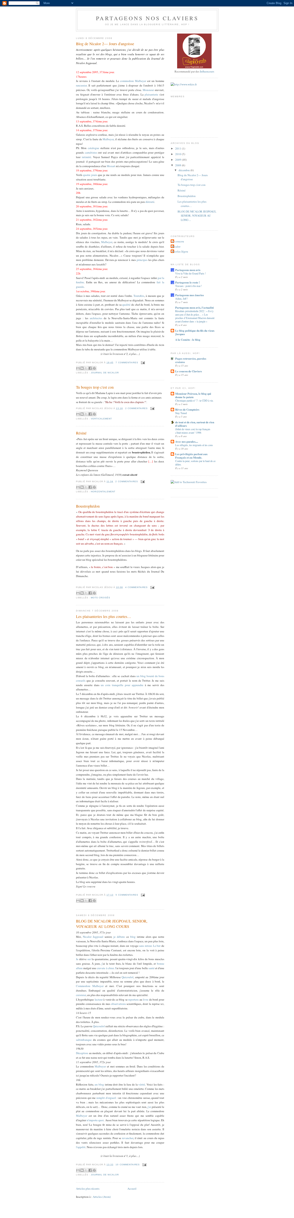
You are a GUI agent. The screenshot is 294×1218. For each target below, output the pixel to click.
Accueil (131, 1188)
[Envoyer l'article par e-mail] (142, 362)
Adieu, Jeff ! (181, 298)
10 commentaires (127, 1164)
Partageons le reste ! (187, 282)
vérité (141, 1084)
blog (133, 937)
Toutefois (138, 296)
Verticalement (101, 418)
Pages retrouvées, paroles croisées (190, 360)
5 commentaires (127, 895)
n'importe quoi (95, 1120)
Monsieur (148, 90)
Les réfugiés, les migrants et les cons (194, 445)
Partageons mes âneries (189, 295)
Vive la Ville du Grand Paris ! (190, 273)
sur (89, 959)
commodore (127, 81)
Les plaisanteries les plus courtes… (103, 616)
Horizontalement (103, 491)
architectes (96, 318)
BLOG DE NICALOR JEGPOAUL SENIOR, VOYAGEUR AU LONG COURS (111, 923)
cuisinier (81, 995)
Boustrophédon (88, 506)
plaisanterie (151, 94)
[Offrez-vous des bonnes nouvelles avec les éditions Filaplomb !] (194, 67)
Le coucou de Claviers (188, 371)
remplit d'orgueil (106, 1098)
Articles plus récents (87, 1188)
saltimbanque (84, 1040)
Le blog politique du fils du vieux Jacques (195, 332)
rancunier (81, 85)
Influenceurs (207, 71)
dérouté (149, 202)
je (114, 937)
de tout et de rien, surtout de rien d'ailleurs (194, 424)
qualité (126, 304)
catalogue (93, 148)
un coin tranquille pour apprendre (121, 685)
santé (152, 968)
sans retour (145, 946)
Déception (82, 1053)
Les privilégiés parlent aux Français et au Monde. (191, 455)
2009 (178, 160)
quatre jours (90, 175)
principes (142, 260)
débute (121, 937)
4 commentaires (136, 587)
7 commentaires (127, 362)
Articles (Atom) (102, 1197)
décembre (184, 170)
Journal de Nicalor (105, 372)
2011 (178, 148)
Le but (157, 946)
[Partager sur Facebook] (90, 368)
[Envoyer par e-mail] (78, 368)
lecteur (99, 999)
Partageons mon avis (187, 270)
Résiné (81, 433)
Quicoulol (127, 977)
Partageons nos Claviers (147, 18)
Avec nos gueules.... (186, 441)
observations (118, 1004)
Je (77, 959)
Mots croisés (100, 597)
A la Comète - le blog (187, 339)
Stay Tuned (181, 413)
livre (145, 999)
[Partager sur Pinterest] (94, 368)
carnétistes (91, 152)
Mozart (111, 166)
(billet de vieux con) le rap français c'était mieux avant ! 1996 (192, 430)
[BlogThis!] (82, 368)
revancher (127, 1138)
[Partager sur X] (86, 368)
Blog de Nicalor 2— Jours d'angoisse (105, 43)
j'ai (150, 1107)
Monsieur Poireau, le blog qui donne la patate (193, 395)
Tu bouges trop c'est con (95, 387)
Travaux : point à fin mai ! (188, 286)
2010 (178, 154)
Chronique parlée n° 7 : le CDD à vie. (194, 400)
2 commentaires (136, 408)
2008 (178, 165)
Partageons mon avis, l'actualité (194, 307)
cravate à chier (105, 968)
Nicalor (176, 246)
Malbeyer (140, 81)
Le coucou (178, 241)
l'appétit (80, 1147)
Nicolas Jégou (180, 251)
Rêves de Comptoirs (187, 409)
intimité (86, 157)
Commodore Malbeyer (90, 986)
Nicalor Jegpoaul (93, 937)
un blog (99, 1084)
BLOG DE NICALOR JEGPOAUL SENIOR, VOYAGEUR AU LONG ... (197, 215)
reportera (133, 999)
